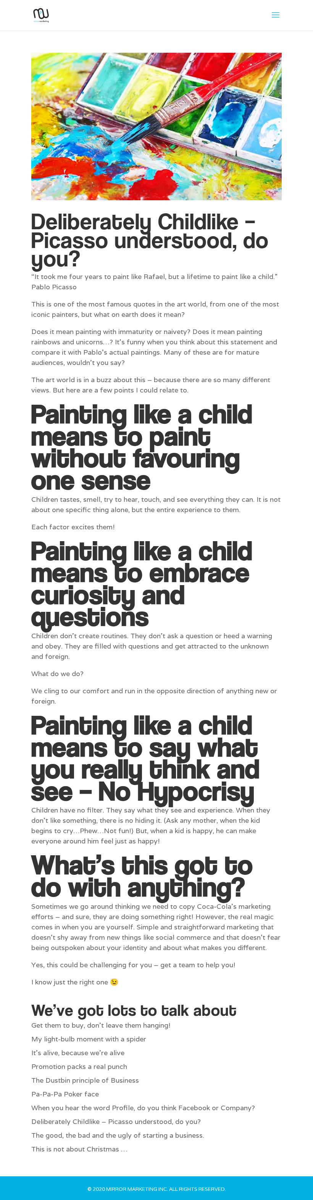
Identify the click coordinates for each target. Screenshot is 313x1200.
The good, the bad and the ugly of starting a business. (117, 1135)
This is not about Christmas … (79, 1149)
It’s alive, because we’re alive (77, 1052)
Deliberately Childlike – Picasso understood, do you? (150, 239)
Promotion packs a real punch (79, 1066)
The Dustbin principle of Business (85, 1080)
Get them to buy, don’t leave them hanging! (101, 1025)
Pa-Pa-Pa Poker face (65, 1094)
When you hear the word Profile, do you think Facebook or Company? (143, 1107)
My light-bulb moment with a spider (88, 1039)
